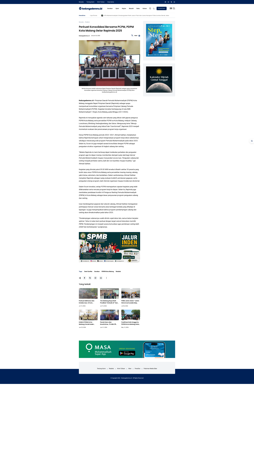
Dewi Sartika (88, 271)
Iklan (129, 368)
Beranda (81, 2)
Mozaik (131, 8)
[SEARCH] (150, 8)
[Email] (101, 278)
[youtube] (168, 2)
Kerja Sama (110, 2)
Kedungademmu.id (126, 378)
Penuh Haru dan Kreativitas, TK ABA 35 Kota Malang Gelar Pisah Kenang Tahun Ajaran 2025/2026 (109, 323)
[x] (171, 2)
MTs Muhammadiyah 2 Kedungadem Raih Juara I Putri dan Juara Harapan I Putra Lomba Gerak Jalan (120, 15)
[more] (106, 278)
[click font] (132, 36)
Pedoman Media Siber (150, 368)
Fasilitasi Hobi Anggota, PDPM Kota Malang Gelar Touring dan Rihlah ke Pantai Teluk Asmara (130, 323)
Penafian (137, 368)
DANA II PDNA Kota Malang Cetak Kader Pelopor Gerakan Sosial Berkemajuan (87, 323)
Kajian (124, 8)
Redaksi (87, 22)
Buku (138, 8)
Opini (117, 8)
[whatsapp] (174, 2)
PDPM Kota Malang (108, 271)
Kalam (145, 8)
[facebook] (85, 278)
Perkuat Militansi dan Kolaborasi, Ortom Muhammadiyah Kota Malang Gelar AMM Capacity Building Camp (88, 302)
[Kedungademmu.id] (90, 8)
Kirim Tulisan (100, 2)
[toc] (252, 141)
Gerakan (110, 8)
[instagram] (165, 2)
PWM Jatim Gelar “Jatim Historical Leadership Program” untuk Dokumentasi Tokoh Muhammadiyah (130, 302)
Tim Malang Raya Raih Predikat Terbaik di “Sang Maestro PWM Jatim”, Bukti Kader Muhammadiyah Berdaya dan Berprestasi (109, 302)
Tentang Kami (90, 2)
